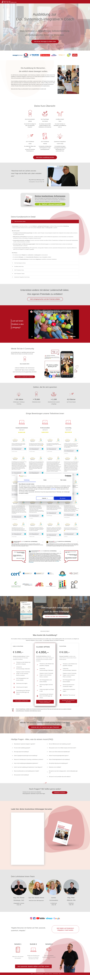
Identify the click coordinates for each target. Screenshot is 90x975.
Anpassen (44, 498)
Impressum (46, 973)
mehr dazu (53, 488)
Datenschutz (50, 973)
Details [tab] (45, 480)
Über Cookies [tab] (63, 480)
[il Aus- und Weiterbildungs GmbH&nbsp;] (43, 973)
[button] (45, 221)
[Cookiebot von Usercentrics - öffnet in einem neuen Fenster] (65, 476)
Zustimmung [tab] (26, 480)
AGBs (60, 973)
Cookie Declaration (55, 973)
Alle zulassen (62, 498)
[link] (71, 880)
